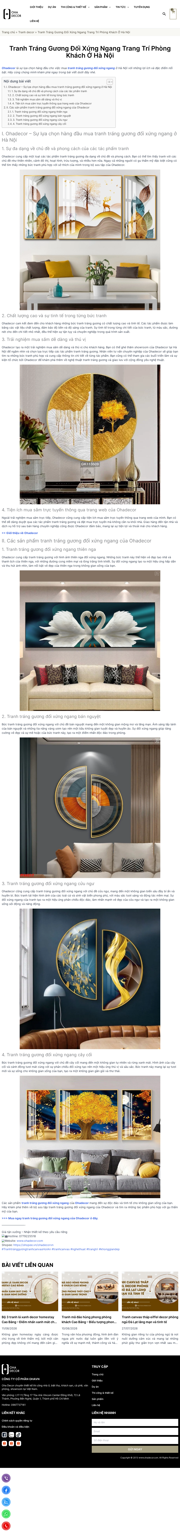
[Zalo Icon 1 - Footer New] (11, 1434)
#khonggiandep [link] (109, 1249)
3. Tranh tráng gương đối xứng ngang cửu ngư (40, 119)
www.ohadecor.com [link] (30, 1240)
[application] (87, 7)
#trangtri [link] (92, 1249)
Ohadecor (81, 1203)
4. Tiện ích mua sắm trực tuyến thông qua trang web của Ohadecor (52, 103)
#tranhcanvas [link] (61, 1249)
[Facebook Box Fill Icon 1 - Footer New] (4, 1434)
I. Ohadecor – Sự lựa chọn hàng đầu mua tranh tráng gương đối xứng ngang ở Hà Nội (59, 87)
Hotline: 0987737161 (14, 1404)
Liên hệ (96, 1405)
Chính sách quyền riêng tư (17, 1420)
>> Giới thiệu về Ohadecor (20, 533)
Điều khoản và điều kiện (15, 1426)
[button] (108, 82)
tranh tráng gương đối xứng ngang (45, 1203)
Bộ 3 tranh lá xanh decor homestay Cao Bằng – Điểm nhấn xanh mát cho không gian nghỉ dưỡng (29, 1322)
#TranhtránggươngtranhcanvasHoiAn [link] (26, 1249)
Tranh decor (26, 32)
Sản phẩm (97, 1398)
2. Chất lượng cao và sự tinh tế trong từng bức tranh (43, 95)
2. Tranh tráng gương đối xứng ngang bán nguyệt (42, 115)
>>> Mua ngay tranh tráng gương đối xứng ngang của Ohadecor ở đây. (50, 1218)
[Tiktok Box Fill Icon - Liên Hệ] (18, 1434)
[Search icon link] (164, 14)
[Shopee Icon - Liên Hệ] (4, 1443)
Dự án (95, 1386)
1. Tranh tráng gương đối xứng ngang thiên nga (39, 111)
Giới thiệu (97, 1380)
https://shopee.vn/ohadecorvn (33, 1245)
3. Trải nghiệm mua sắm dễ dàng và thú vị (37, 99)
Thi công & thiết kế (102, 1392)
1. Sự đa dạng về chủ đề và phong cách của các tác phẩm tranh (49, 91)
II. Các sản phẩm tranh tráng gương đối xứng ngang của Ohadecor (48, 107)
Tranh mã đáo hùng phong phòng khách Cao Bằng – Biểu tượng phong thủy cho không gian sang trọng (89, 1322)
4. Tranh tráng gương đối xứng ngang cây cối (39, 123)
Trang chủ (8, 32)
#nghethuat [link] (78, 1249)
